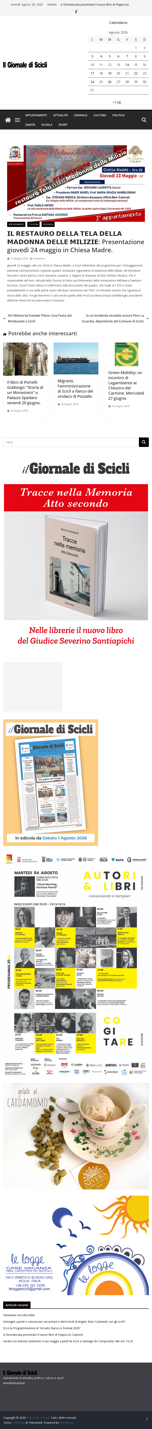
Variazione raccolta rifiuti (19, 1315)
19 (109, 73)
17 (92, 73)
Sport (63, 125)
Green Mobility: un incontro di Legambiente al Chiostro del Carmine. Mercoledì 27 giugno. (126, 385)
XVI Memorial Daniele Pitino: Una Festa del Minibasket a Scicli (40, 318)
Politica (118, 115)
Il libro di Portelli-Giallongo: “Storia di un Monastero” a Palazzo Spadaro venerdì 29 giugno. (25, 392)
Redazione (39, 258)
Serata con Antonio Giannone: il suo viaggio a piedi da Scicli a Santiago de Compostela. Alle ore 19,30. (68, 1341)
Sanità (30, 125)
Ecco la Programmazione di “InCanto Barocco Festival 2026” (42, 1328)
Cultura (100, 115)
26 (109, 82)
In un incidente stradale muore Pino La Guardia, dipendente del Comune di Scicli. (113, 318)
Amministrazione (14, 1383)
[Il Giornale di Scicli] (8, 120)
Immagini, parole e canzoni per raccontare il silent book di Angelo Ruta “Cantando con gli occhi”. (64, 1321)
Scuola (46, 125)
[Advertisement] (33, 686)
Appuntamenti (36, 115)
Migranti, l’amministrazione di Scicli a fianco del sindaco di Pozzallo (75, 388)
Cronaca (80, 115)
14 (127, 65)
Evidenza (48, 224)
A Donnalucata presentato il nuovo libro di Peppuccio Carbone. (43, 1334)
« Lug (117, 102)
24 (92, 82)
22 (136, 73)
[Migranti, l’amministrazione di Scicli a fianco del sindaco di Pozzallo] (76, 345)
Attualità (60, 115)
